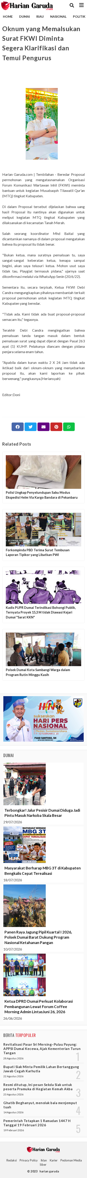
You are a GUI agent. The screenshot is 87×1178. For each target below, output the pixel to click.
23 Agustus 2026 (13, 1094)
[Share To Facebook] (18, 427)
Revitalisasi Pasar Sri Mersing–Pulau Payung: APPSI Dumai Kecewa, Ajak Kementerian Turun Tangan (42, 1048)
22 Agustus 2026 (13, 1076)
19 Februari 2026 (13, 1130)
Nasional (58, 16)
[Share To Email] (43, 427)
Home (8, 16)
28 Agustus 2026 (13, 1058)
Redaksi (11, 1160)
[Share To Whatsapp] (69, 427)
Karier (54, 1160)
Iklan (44, 1160)
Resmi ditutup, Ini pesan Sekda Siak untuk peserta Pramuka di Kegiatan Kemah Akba (37, 1087)
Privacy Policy (29, 1160)
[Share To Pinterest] (56, 427)
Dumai (24, 16)
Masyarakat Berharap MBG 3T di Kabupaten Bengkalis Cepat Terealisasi (42, 871)
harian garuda (49, 1171)
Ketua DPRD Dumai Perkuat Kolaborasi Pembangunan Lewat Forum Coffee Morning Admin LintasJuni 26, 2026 (38, 1006)
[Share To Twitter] (31, 427)
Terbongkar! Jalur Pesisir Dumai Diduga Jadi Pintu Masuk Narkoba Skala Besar (42, 813)
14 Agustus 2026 (13, 1112)
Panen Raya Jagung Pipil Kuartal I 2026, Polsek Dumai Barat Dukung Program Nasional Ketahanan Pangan (38, 937)
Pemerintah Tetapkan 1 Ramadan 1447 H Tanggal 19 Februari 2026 (36, 1123)
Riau (40, 16)
